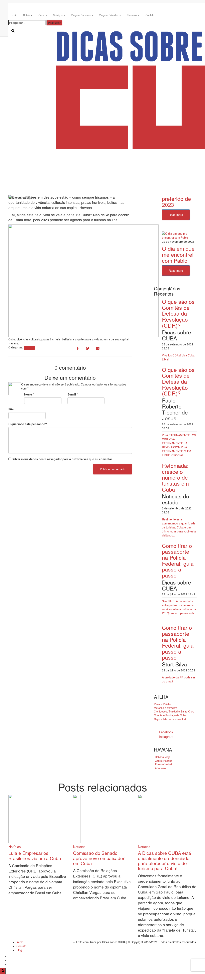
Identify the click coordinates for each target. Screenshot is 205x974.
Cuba (41, 15)
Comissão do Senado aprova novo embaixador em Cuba (99, 858)
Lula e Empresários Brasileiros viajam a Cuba (34, 855)
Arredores (160, 768)
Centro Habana (163, 761)
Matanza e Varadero (165, 708)
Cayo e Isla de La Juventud (170, 719)
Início (14, 15)
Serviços (58, 15)
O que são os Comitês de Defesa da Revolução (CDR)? (178, 313)
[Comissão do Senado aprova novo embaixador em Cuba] (109, 818)
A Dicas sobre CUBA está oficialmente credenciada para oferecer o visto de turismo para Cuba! (164, 860)
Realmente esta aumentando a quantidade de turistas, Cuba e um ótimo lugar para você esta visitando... (179, 527)
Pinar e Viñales (163, 704)
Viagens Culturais (81, 15)
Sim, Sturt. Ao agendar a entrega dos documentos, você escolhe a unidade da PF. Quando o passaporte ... (179, 609)
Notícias (29, 347)
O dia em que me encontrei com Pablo (178, 254)
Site (11, 409)
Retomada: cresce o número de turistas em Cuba (175, 477)
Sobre (26, 15)
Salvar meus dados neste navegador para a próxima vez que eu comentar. (62, 459)
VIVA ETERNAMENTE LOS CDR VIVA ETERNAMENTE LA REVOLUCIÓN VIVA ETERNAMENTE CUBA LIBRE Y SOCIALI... (179, 445)
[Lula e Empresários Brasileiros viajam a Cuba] (44, 818)
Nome (29, 394)
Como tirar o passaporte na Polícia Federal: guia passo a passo (178, 560)
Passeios (132, 15)
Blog (19, 950)
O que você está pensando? (27, 424)
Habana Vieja (162, 757)
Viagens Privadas (109, 15)
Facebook (166, 732)
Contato (150, 15)
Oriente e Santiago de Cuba (170, 715)
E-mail (72, 394)
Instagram (166, 736)
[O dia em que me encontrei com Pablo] (179, 235)
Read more (176, 215)
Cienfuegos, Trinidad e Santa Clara (174, 711)
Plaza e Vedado (164, 764)
